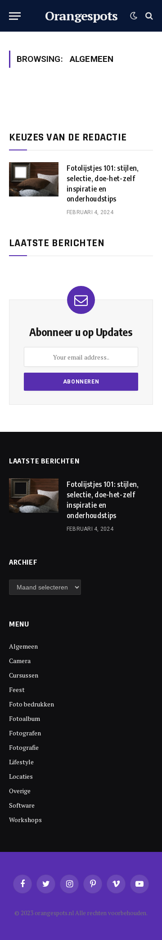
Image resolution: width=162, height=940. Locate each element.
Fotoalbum (24, 718)
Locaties (21, 776)
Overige (20, 790)
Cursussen (23, 675)
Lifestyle (21, 762)
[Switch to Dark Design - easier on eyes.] (134, 16)
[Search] (148, 16)
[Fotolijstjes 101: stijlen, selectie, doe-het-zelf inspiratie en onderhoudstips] (33, 179)
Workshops (25, 819)
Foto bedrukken (31, 704)
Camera (20, 660)
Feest (17, 689)
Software (22, 805)
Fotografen (25, 733)
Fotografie (24, 747)
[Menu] (15, 16)
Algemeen (23, 646)
